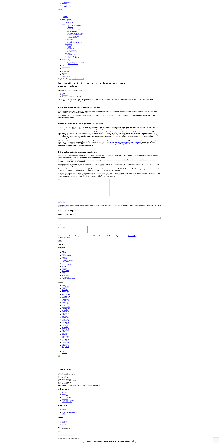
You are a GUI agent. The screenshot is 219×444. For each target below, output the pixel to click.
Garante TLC (65, 410)
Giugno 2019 (65, 345)
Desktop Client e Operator (75, 33)
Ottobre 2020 (65, 334)
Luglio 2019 (65, 344)
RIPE (63, 414)
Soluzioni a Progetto (70, 56)
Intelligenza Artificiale (67, 264)
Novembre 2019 (66, 339)
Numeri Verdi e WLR (74, 30)
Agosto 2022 (65, 325)
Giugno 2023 (65, 311)
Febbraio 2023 (65, 317)
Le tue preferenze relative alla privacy (117, 441)
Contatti (64, 68)
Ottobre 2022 (65, 324)
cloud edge (64, 257)
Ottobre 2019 (65, 340)
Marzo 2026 (65, 285)
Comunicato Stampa (67, 260)
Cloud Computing (66, 255)
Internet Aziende (79, 79)
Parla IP (70, 28)
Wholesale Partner (73, 64)
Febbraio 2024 (65, 304)
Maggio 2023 (65, 313)
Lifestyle (64, 269)
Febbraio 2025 (65, 291)
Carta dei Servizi (66, 397)
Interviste (64, 268)
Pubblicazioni (65, 274)
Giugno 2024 (65, 299)
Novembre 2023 (66, 308)
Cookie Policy (65, 396)
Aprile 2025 (65, 288)
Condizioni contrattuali (68, 400)
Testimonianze (65, 277)
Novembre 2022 (66, 322)
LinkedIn (64, 421)
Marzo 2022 (65, 333)
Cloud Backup (72, 50)
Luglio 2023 (65, 310)
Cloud (63, 254)
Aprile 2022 (65, 331)
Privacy (64, 392)
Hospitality (72, 79)
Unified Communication (68, 278)
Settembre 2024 (66, 297)
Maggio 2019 (65, 347)
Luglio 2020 (65, 337)
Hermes (70, 27)
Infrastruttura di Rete (70, 39)
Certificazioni (65, 17)
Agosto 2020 (65, 336)
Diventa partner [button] (66, 59)
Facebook (64, 422)
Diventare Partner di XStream (76, 62)
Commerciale (65, 258)
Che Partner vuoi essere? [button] (71, 61)
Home (63, 93)
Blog (63, 65)
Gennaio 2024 (65, 305)
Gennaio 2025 (65, 293)
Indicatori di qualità (67, 402)
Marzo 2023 (65, 316)
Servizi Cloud (68, 44)
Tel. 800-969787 (66, 6)
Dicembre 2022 (66, 320)
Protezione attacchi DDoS (75, 42)
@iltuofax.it (71, 48)
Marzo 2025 (65, 290)
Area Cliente (65, 5)
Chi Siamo (64, 16)
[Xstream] (109, 11)
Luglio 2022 (65, 327)
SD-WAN (67, 53)
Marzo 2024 (65, 302)
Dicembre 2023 (66, 307)
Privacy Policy (132, 236)
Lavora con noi (66, 67)
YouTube (64, 424)
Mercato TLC (65, 271)
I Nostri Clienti (69, 22)
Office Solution (72, 31)
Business (64, 252)
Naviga (70, 41)
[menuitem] (111, 2)
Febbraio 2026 (65, 287)
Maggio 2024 (65, 300)
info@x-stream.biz (67, 379)
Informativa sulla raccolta (93, 441)
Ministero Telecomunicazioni (69, 412)
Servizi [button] (63, 24)
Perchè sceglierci (66, 19)
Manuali (64, 409)
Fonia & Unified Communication (74, 25)
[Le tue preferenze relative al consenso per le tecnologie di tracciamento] (3, 441)
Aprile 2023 (65, 314)
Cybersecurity (65, 261)
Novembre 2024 (66, 296)
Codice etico (65, 399)
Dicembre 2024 (66, 294)
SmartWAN (71, 54)
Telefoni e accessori (73, 36)
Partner (63, 272)
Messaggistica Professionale (75, 34)
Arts (63, 251)
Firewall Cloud (72, 51)
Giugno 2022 (65, 328)
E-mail (70, 45)
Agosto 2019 (65, 342)
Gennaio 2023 (65, 319)
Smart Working (72, 37)
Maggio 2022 (65, 330)
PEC (69, 47)
